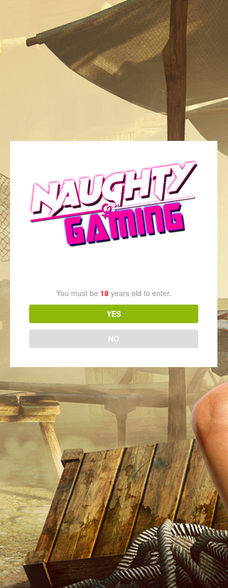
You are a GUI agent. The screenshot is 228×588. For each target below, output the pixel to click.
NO (113, 338)
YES (114, 313)
